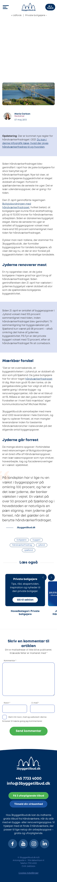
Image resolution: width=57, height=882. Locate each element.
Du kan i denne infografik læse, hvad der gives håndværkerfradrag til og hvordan (25, 143)
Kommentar (10, 661)
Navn (7, 703)
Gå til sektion (25, 600)
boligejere (21, 540)
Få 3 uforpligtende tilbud (28, 796)
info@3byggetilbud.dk (28, 783)
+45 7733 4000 (28, 778)
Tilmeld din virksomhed (28, 804)
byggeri (36, 540)
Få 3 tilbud (50, 7)
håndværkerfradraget (38, 379)
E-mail (35, 703)
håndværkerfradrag (22, 545)
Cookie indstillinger (28, 873)
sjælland (28, 550)
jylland (41, 545)
